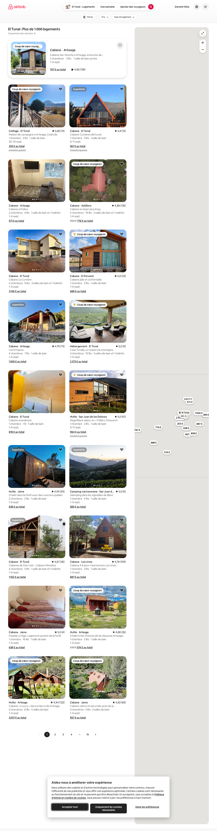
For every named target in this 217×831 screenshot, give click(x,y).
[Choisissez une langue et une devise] (196, 6)
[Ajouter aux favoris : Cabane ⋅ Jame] (60, 590)
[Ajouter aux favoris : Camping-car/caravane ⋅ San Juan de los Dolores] (121, 449)
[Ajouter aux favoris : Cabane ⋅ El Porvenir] (121, 234)
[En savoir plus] (35, 34)
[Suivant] (95, 734)
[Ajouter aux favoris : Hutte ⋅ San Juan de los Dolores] (121, 374)
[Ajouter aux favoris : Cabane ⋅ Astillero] (121, 163)
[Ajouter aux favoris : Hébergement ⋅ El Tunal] (121, 304)
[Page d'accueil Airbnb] (16, 7)
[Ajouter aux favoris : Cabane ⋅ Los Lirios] (121, 520)
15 (87, 734)
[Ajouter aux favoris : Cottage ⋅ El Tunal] (60, 89)
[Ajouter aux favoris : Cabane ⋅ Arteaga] (60, 163)
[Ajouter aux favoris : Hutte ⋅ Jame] (60, 449)
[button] (58, 69)
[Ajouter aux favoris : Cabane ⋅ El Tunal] (121, 89)
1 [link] (46, 734)
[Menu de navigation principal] (205, 6)
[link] (39, 734)
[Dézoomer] (202, 42)
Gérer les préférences (147, 806)
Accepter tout (70, 806)
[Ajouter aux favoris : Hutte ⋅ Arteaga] (121, 590)
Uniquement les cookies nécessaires (108, 808)
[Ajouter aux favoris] (120, 45)
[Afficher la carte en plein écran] (202, 33)
